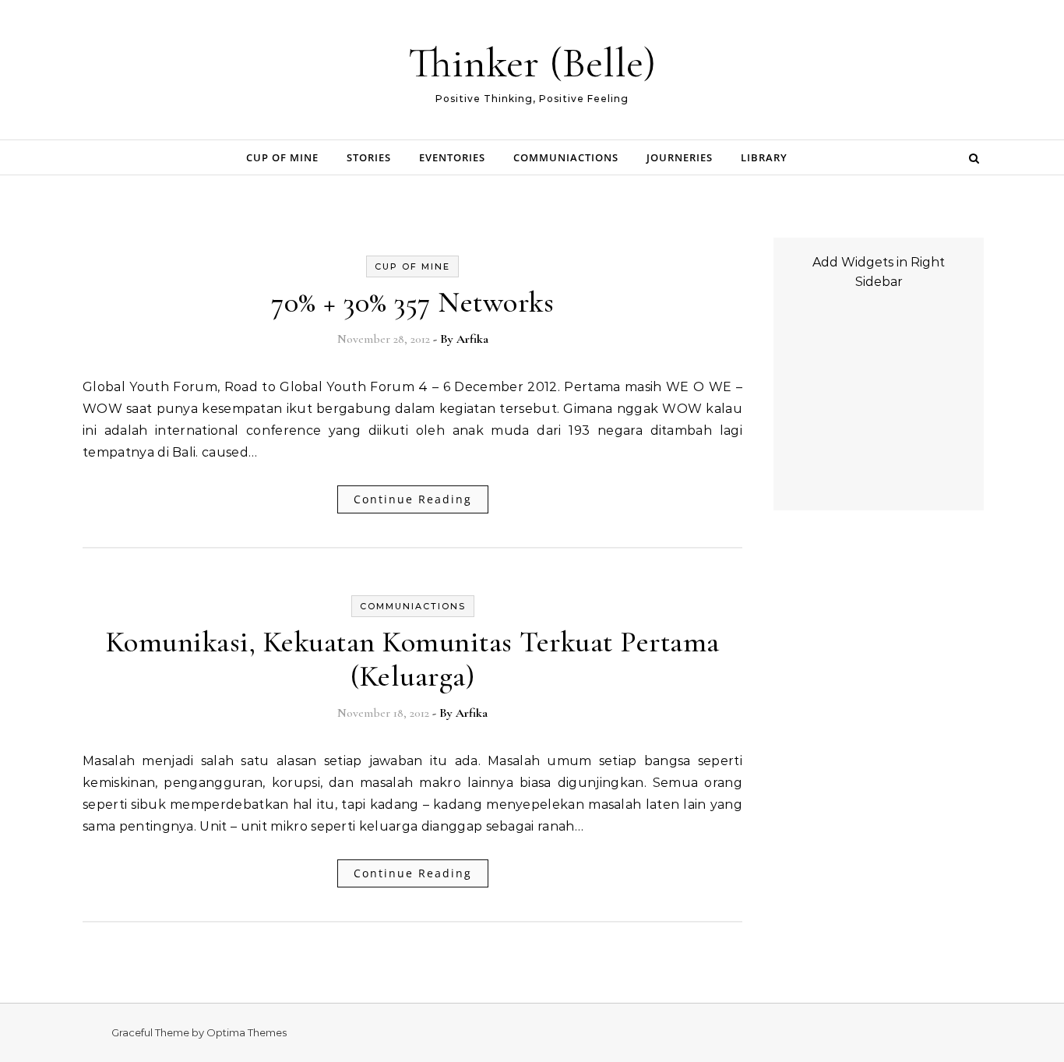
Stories (369, 157)
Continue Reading (413, 499)
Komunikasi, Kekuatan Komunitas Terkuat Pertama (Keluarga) (413, 659)
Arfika (472, 339)
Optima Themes (246, 1032)
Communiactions (565, 157)
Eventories (452, 157)
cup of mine (282, 157)
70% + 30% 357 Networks (412, 302)
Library (764, 157)
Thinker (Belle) (532, 62)
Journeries (680, 157)
